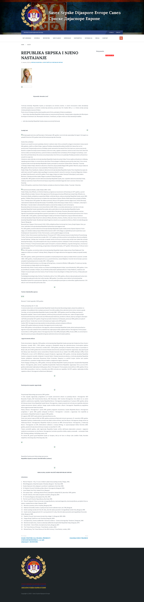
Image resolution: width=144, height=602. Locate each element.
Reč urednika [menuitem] (27, 38)
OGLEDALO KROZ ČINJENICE (79, 538)
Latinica (111, 32)
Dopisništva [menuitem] (78, 38)
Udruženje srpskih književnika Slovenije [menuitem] (33, 32)
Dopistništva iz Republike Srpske (53, 62)
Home (22, 44)
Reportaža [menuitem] (46, 38)
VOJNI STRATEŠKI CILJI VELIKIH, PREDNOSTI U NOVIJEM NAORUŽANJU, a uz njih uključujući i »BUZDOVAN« (35, 540)
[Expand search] (121, 38)
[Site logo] (33, 27)
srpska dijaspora (36, 62)
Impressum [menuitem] (67, 38)
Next (86, 536)
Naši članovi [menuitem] (57, 38)
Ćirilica (118, 32)
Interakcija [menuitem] (88, 38)
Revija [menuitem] (97, 38)
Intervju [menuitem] (37, 38)
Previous (23, 536)
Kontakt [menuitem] (105, 38)
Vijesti (29, 44)
